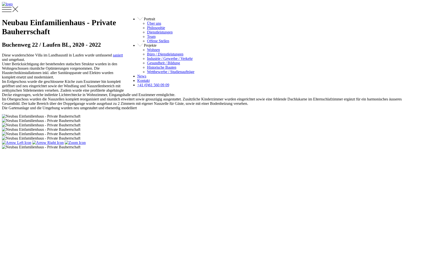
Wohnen (153, 50)
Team (151, 36)
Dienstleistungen (160, 32)
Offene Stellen (158, 41)
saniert (118, 55)
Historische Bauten (161, 67)
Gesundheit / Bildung (163, 63)
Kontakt (143, 80)
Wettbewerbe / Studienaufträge (170, 72)
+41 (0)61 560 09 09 (153, 85)
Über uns (154, 23)
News (141, 76)
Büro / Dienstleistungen (165, 54)
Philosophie (156, 28)
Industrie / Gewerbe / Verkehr (170, 58)
